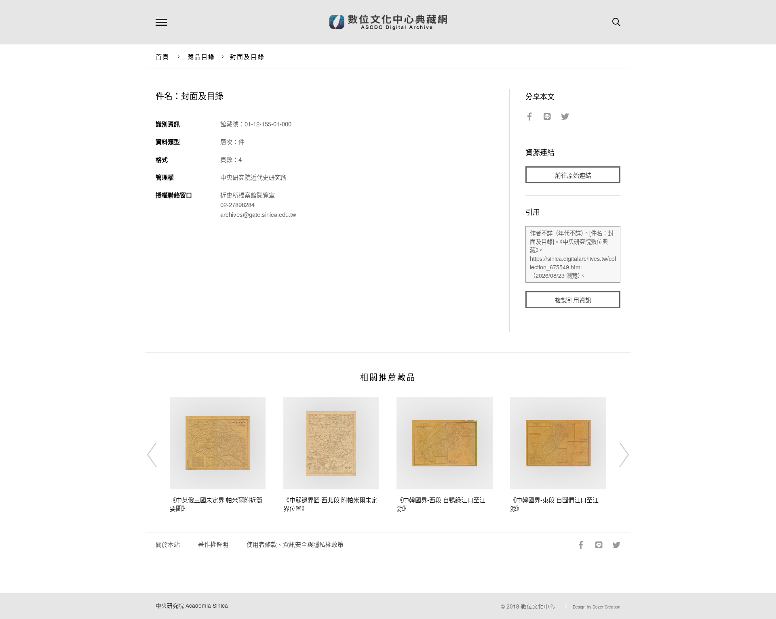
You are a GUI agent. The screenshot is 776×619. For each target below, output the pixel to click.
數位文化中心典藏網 (388, 22)
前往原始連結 (573, 175)
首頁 (163, 56)
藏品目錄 (201, 56)
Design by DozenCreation (596, 607)
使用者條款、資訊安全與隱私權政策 (295, 544)
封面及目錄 (247, 56)
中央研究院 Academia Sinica (192, 605)
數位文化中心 (538, 606)
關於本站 (168, 544)
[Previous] (159, 454)
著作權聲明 (213, 544)
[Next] (617, 454)
